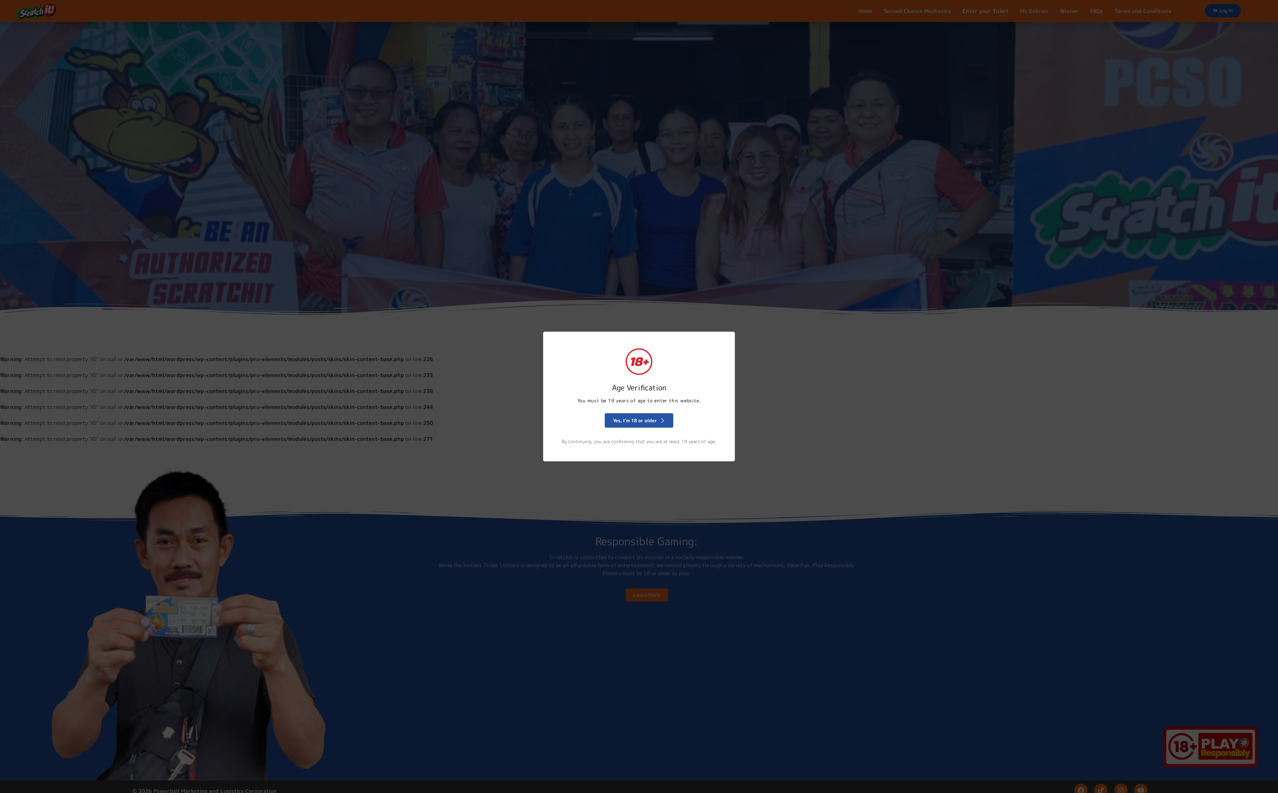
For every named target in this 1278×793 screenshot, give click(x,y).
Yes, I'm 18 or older (635, 420)
